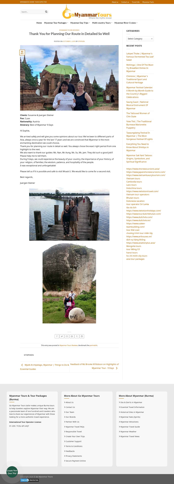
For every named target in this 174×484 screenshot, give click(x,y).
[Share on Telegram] (82, 336)
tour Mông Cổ (133, 249)
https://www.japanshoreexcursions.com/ (145, 172)
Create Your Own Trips (75, 436)
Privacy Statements (73, 456)
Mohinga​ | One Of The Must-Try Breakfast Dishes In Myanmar (140, 68)
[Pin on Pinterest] (72, 336)
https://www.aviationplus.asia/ (140, 242)
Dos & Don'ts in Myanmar (131, 402)
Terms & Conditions (73, 446)
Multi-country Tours (101, 22)
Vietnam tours (133, 178)
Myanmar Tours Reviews (69, 30)
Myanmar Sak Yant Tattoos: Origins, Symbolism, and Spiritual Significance (139, 158)
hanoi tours (132, 252)
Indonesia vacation (135, 201)
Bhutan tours (132, 197)
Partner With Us (72, 422)
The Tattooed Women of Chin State (138, 115)
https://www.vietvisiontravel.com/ (142, 191)
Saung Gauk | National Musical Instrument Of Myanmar (137, 105)
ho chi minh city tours (136, 255)
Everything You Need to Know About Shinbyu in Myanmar (137, 147)
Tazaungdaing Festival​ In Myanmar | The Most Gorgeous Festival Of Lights (139, 136)
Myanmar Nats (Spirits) (130, 417)
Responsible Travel (73, 431)
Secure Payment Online (75, 461)
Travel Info (136, 2)
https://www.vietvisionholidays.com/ (143, 210)
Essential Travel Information (132, 407)
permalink (93, 345)
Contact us (125, 2)
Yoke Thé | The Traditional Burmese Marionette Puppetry (138, 124)
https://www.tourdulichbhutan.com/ (143, 213)
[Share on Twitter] (62, 336)
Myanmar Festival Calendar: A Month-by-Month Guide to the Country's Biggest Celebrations (139, 92)
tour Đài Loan (132, 230)
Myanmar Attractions (129, 422)
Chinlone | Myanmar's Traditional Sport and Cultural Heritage (137, 79)
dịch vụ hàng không (135, 239)
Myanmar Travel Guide (130, 427)
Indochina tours (134, 188)
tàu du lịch (131, 207)
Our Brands (70, 417)
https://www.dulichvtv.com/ (139, 217)
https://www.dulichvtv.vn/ (138, 220)
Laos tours (131, 184)
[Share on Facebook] (57, 336)
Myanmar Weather (128, 431)
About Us (69, 402)
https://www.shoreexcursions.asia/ (143, 168)
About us (115, 2)
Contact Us (70, 407)
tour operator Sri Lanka (137, 204)
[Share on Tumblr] (77, 336)
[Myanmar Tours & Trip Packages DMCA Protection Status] (29, 480)
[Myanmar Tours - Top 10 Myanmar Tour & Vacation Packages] (87, 12)
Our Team (69, 412)
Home (39, 22)
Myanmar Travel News (129, 436)
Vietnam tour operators (137, 194)
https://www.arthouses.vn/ (139, 236)
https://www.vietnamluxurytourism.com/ (145, 175)
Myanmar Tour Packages (55, 22)
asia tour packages (135, 259)
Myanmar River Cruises (125, 22)
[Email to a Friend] (67, 336)
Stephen (81, 41)
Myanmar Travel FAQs (74, 427)
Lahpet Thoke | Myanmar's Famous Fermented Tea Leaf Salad (139, 56)
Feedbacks (70, 451)
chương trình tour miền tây (139, 233)
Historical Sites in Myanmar (132, 412)
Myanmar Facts (148, 2)
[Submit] (46, 12)
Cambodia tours (134, 181)
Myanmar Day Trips (79, 22)
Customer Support (73, 441)
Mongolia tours (133, 246)
